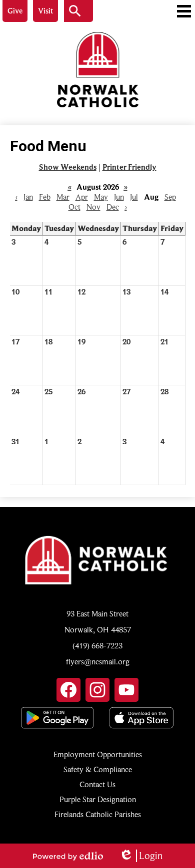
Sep (170, 197)
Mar (63, 197)
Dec (112, 207)
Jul (134, 197)
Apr (82, 197)
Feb (44, 197)
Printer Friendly (129, 167)
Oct (74, 207)
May (101, 197)
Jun (119, 197)
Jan (28, 197)
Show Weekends (67, 167)
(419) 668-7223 (97, 646)
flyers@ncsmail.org (98, 662)
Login (140, 856)
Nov (93, 207)
